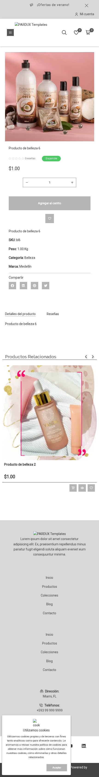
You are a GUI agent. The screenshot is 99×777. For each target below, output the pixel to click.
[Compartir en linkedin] (23, 285)
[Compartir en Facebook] (12, 285)
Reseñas (53, 314)
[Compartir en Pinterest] (34, 285)
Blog (49, 604)
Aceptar (56, 767)
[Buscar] (64, 32)
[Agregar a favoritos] (49, 218)
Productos (49, 586)
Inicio (49, 577)
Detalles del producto (20, 314)
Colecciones (49, 595)
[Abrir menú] (10, 32)
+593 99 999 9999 (50, 710)
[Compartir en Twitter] (45, 285)
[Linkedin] (84, 746)
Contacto (49, 613)
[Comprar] (73, 488)
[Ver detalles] (82, 488)
